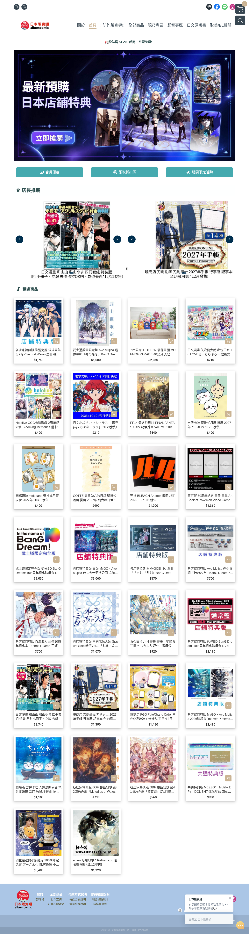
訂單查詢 (56, 899)
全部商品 (56, 894)
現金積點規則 (100, 899)
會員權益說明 (100, 894)
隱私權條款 (100, 904)
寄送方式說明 (77, 899)
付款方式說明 (77, 894)
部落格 (40, 899)
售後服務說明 (77, 904)
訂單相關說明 (56, 904)
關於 (40, 894)
